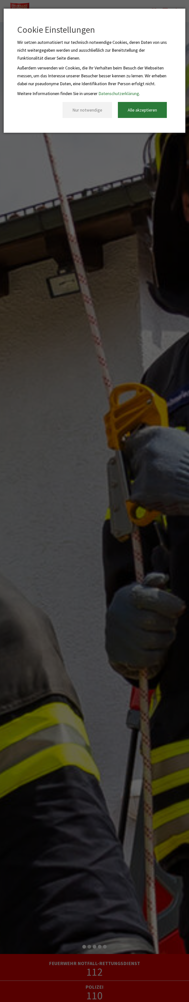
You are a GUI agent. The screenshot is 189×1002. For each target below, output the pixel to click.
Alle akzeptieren (142, 110)
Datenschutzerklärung (118, 93)
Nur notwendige (87, 110)
